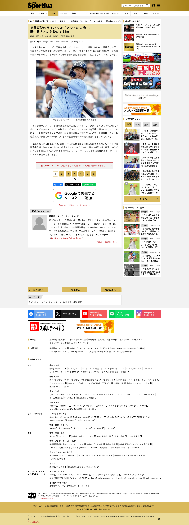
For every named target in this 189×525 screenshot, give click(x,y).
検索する (147, 5)
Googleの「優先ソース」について (73, 205)
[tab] (53, 13)
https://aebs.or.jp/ (45, 498)
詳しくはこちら (34, 522)
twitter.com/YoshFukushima (65, 238)
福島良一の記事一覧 (106, 242)
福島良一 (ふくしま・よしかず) (64, 216)
